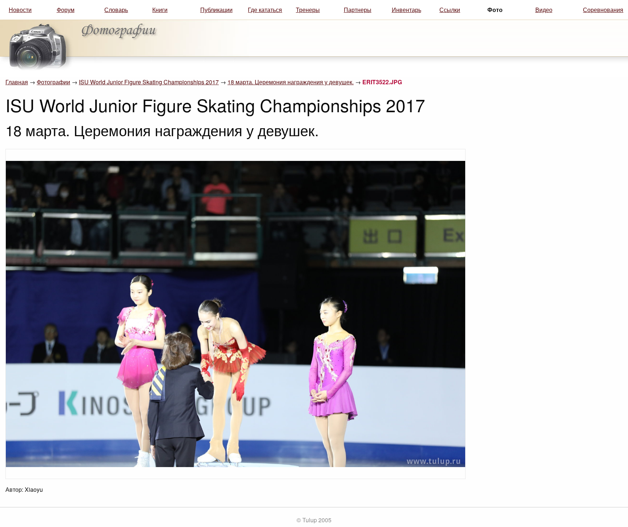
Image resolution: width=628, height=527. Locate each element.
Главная (16, 82)
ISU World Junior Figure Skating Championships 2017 (149, 82)
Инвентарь (406, 9)
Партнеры (357, 9)
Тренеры (308, 9)
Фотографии (53, 82)
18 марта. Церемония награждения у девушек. (291, 82)
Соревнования (603, 9)
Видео (543, 9)
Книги (160, 9)
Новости (20, 9)
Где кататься (265, 9)
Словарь (116, 9)
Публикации (216, 9)
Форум (66, 9)
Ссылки (449, 9)
